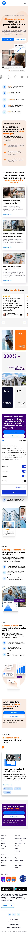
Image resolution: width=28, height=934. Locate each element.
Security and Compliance (14, 927)
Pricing (3, 843)
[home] (3, 3)
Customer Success (20, 843)
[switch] (24, 471)
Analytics (3, 865)
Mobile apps (18, 867)
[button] (25, 3)
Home (2, 838)
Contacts (3, 848)
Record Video (5, 858)
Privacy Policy (14, 919)
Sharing (3, 862)
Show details (19, 487)
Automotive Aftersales (21, 838)
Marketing (17, 846)
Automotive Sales (19, 841)
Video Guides (18, 865)
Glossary (17, 862)
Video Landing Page (6, 860)
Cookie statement (14, 924)
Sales (16, 848)
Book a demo (20, 39)
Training (3, 846)
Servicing (17, 851)
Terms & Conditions (14, 922)
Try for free (7, 39)
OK (14, 492)
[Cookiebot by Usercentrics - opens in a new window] (19, 441)
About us (3, 841)
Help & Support (19, 860)
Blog (16, 858)
